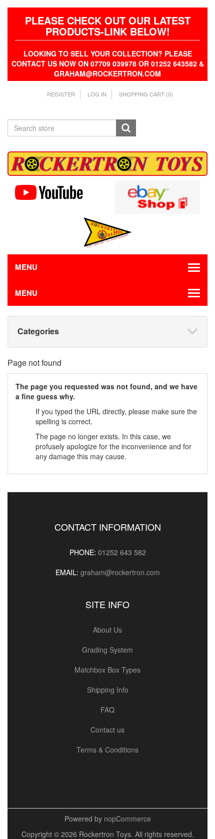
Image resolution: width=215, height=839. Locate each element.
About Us (107, 630)
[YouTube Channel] (57, 192)
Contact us (107, 730)
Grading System (107, 650)
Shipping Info (107, 690)
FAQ (107, 710)
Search (126, 127)
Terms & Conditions (107, 750)
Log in (97, 94)
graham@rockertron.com (120, 572)
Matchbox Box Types (107, 670)
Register (61, 94)
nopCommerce (127, 819)
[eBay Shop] (157, 196)
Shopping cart (146, 94)
